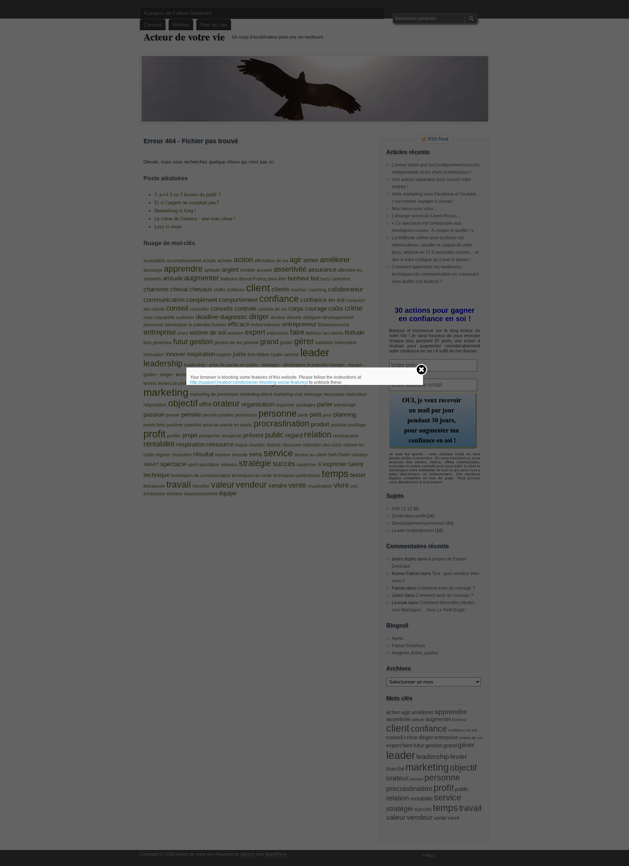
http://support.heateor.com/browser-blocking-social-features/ (249, 382)
